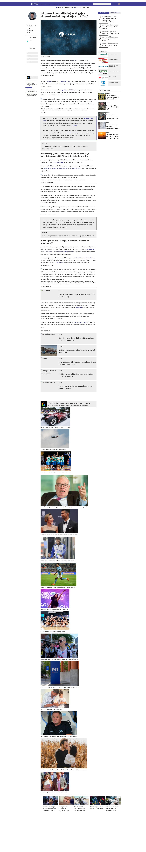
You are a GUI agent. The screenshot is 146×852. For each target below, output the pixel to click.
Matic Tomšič (31, 26)
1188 (43, 0)
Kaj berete (103, 12)
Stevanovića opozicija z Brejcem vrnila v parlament (110, 32)
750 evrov (59, 262)
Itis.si (40, 0)
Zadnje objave (115, 12)
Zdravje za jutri (78, 7)
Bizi (32, 0)
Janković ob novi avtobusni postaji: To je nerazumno (110, 44)
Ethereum (29, 55)
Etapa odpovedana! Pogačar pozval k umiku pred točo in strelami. (110, 26)
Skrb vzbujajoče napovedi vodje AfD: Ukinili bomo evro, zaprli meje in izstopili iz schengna (109, 19)
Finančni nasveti (86, 7)
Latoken (74, 125)
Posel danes (62, 4)
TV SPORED (27, 0)
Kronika (68, 4)
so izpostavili (47, 166)
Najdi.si (35, 0)
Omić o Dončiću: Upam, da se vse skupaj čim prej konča (110, 38)
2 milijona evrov (72, 133)
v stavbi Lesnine (58, 162)
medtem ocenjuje (80, 322)
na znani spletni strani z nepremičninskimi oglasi (62, 168)
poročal (74, 60)
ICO (28, 52)
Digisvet (55, 4)
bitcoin (28, 58)
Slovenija (41, 4)
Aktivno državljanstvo (69, 7)
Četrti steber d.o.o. (64, 81)
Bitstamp (79, 307)
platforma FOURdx (68, 90)
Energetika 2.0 (60, 7)
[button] (26, 4)
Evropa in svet (48, 4)
